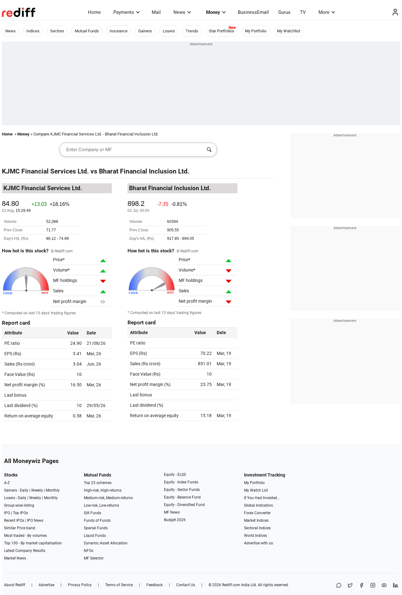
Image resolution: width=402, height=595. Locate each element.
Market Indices (256, 520)
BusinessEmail (253, 12)
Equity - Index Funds (181, 482)
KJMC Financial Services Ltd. (45, 171)
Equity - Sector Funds (182, 490)
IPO (7, 513)
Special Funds (96, 528)
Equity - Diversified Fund (184, 505)
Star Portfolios (221, 31)
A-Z (7, 483)
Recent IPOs (14, 520)
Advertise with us (258, 543)
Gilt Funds (92, 513)
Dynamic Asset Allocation (106, 543)
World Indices (255, 535)
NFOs (88, 550)
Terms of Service (119, 585)
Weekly (37, 490)
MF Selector (94, 558)
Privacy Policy (80, 585)
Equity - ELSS (175, 474)
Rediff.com (231, 585)
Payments (123, 12)
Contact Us (185, 585)
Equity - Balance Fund (182, 497)
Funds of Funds (97, 520)
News (179, 12)
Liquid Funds (95, 535)
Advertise (46, 585)
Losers (169, 31)
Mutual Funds (87, 31)
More (323, 12)
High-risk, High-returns (103, 490)
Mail (156, 12)
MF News (172, 512)
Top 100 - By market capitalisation (33, 543)
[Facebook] (361, 586)
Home (94, 12)
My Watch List (256, 490)
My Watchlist (288, 31)
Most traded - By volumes (25, 535)
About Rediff (14, 585)
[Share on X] (350, 586)
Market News (15, 558)
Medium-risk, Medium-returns (108, 498)
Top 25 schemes (97, 483)
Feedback (154, 585)
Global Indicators (258, 505)
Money (213, 12)
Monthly (53, 490)
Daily (24, 490)
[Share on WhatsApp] (338, 586)
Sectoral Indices (257, 528)
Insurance (119, 31)
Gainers (145, 31)
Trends (192, 31)
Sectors (57, 31)
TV (303, 12)
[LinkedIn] (395, 586)
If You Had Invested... (262, 498)
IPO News (35, 520)
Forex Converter (257, 513)
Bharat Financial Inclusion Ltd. (144, 171)
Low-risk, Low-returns (101, 505)
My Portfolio (255, 31)
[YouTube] (384, 586)
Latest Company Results (24, 550)
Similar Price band (19, 528)
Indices (33, 31)
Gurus (284, 12)
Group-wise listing (19, 505)
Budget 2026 (175, 520)
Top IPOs (20, 513)
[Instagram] (372, 586)
